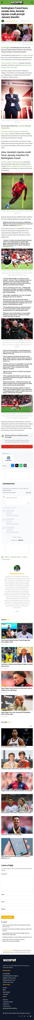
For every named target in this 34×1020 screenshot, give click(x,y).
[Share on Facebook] (12, 465)
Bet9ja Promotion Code (9, 978)
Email (3, 902)
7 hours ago (5, 692)
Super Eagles (5, 47)
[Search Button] (32, 2)
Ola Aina (25, 557)
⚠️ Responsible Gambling (10, 1008)
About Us (5, 999)
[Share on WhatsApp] (21, 465)
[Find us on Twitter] (24, 1016)
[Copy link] (25, 465)
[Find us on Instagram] (27, 1016)
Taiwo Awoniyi (6, 559)
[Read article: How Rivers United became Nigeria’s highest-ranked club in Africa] (17, 655)
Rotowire (19, 225)
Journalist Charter (8, 1002)
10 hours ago (5, 716)
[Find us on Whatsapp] (19, 1016)
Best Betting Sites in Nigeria (10, 976)
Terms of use (6, 1006)
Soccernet (5, 950)
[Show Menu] (2, 2)
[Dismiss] (31, 436)
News (3, 637)
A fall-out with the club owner (9, 63)
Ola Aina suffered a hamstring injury (11, 162)
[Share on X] (16, 465)
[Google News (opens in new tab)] (8, 459)
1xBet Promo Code (8, 982)
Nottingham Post (8, 246)
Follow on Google (17, 446)
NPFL (4, 990)
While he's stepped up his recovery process (19, 166)
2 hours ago (5, 644)
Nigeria (7, 557)
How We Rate (6, 973)
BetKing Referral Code (9, 980)
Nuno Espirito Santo (25, 55)
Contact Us (6, 1004)
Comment (4, 874)
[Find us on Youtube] (30, 1016)
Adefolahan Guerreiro (12, 21)
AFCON (4, 709)
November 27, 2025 (25, 21)
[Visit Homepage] (17, 2)
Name (3, 894)
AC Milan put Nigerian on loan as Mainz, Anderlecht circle (17, 937)
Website (3, 909)
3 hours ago (5, 668)
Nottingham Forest (16, 557)
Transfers (5, 994)
